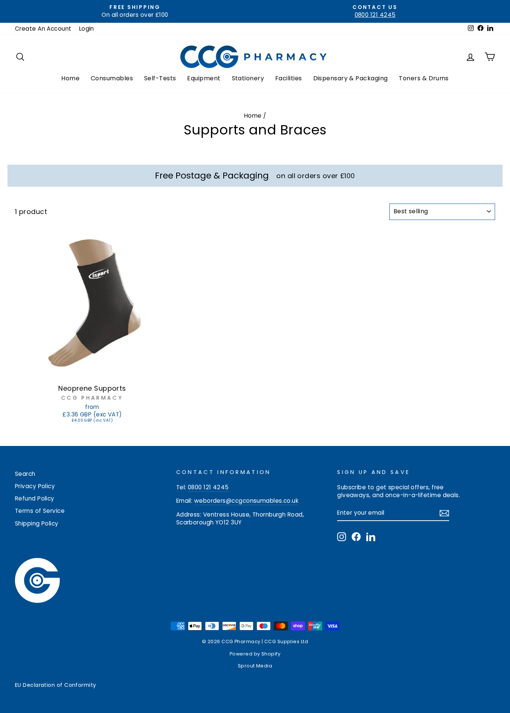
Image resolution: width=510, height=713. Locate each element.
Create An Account (43, 28)
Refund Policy (35, 498)
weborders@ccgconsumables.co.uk (246, 501)
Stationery (248, 78)
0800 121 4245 (208, 487)
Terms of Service (40, 511)
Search (25, 474)
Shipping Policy (37, 523)
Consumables (112, 78)
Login (86, 28)
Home (70, 78)
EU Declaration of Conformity (55, 685)
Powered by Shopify (255, 654)
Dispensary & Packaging (350, 78)
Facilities (288, 78)
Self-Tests (160, 78)
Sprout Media (255, 666)
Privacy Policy (35, 486)
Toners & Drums (423, 78)
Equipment (203, 78)
